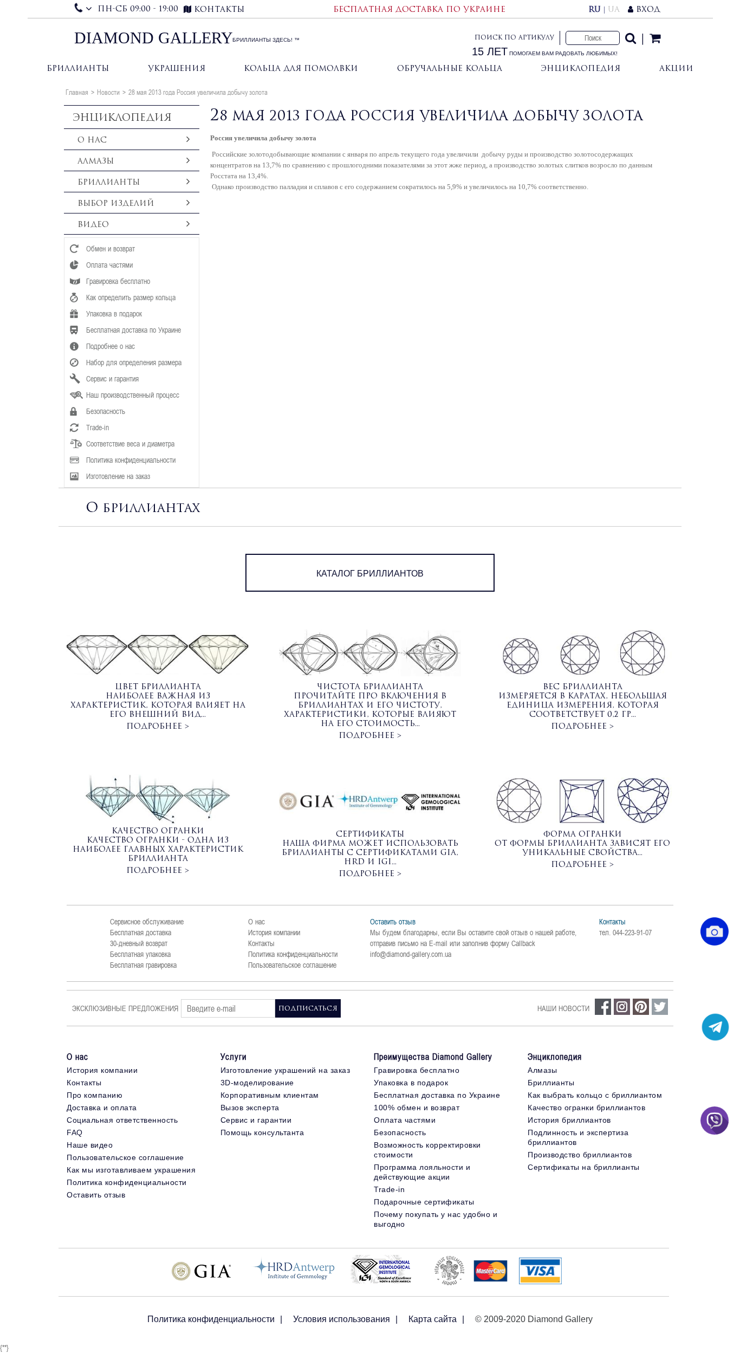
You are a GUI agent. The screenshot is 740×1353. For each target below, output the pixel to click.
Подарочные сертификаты (424, 1201)
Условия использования (341, 1319)
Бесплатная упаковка (140, 954)
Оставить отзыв (393, 921)
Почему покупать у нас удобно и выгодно (435, 1219)
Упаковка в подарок (411, 1082)
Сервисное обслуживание (147, 921)
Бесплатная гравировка (143, 965)
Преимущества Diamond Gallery (433, 1057)
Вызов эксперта (250, 1107)
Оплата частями (405, 1120)
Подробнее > (157, 726)
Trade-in (389, 1189)
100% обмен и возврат (416, 1107)
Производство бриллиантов (580, 1154)
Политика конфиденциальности (292, 954)
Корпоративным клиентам (269, 1095)
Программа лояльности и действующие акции (422, 1172)
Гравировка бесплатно (416, 1070)
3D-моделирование (257, 1082)
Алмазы (542, 1070)
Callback (523, 943)
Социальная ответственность (122, 1120)
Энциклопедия (580, 68)
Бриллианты (78, 68)
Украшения (176, 68)
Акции (676, 68)
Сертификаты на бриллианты (584, 1167)
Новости (108, 92)
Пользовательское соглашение (292, 965)
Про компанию (94, 1095)
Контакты (261, 943)
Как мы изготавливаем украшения (131, 1170)
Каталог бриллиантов (370, 573)
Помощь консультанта (262, 1132)
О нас (256, 921)
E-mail (438, 943)
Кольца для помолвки (301, 68)
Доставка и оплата (102, 1107)
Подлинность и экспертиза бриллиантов (578, 1137)
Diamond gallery (153, 38)
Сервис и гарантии (256, 1120)
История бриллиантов (569, 1120)
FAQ (75, 1132)
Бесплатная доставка (140, 932)
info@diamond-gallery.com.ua (410, 954)
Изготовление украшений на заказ (285, 1070)
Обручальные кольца (449, 68)
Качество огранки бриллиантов (586, 1107)
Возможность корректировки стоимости (427, 1150)
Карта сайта (432, 1319)
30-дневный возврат (138, 943)
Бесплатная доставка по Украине (437, 1095)
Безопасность (400, 1132)
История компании (274, 932)
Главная (77, 92)
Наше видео (90, 1145)
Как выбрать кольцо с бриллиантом (595, 1095)
